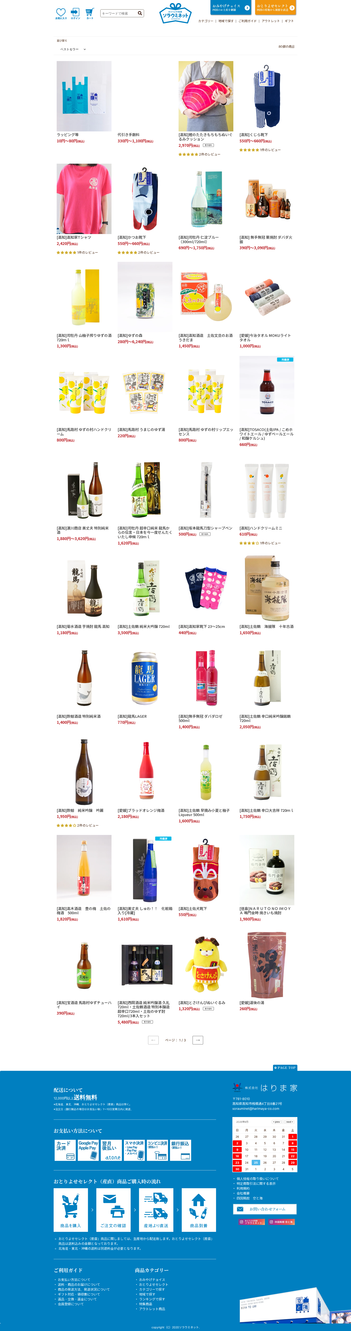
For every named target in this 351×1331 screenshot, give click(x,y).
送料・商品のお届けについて (79, 1285)
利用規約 (243, 1188)
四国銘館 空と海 (250, 1198)
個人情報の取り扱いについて (258, 1179)
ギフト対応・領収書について (79, 1294)
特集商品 (145, 1304)
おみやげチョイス (152, 1280)
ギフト (289, 21)
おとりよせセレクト (153, 1285)
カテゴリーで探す (152, 1289)
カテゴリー (205, 21)
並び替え (62, 40)
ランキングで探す (152, 1299)
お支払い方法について (74, 1280)
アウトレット (271, 21)
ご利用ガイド (247, 21)
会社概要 (243, 1193)
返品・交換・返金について (77, 1299)
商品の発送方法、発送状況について (84, 1289)
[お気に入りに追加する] (107, 127)
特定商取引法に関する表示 (256, 1184)
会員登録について (71, 1304)
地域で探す (226, 21)
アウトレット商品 (152, 1309)
